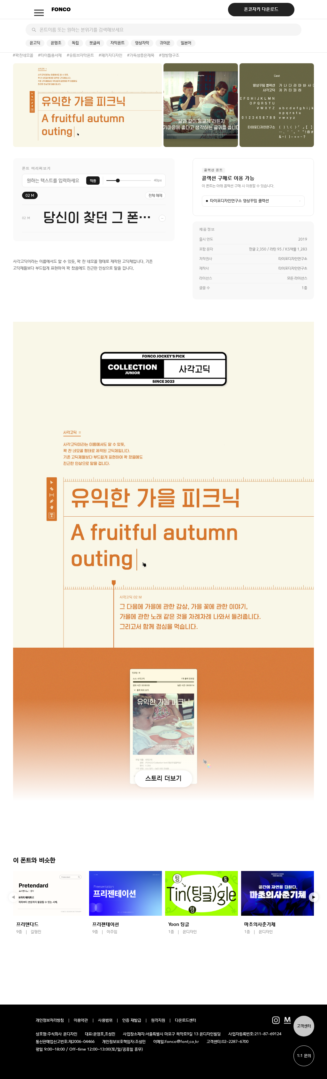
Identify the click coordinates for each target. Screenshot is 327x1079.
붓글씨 (94, 43)
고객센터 (304, 1026)
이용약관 (81, 1020)
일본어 (186, 43)
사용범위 (105, 1020)
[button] (313, 897)
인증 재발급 (131, 1020)
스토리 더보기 (163, 778)
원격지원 (158, 1020)
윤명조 (56, 43)
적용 (93, 180)
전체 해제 (155, 195)
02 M (30, 195)
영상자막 (142, 43)
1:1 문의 (304, 1055)
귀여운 (165, 43)
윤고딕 (35, 43)
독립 (75, 43)
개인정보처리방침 (50, 1020)
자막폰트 (117, 43)
